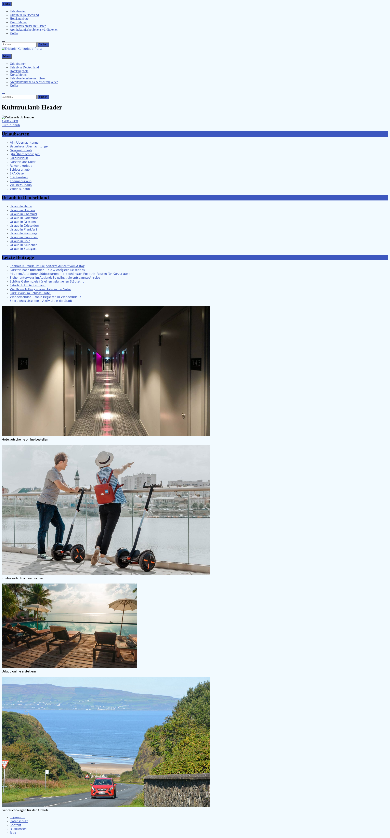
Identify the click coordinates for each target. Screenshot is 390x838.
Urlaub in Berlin (21, 206)
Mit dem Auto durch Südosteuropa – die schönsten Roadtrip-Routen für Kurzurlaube (70, 273)
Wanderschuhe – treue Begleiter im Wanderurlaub (45, 297)
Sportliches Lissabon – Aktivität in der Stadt (41, 300)
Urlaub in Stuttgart (23, 248)
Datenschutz (19, 821)
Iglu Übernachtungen (25, 154)
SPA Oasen (17, 173)
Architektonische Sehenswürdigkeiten (34, 29)
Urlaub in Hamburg (23, 233)
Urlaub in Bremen (22, 210)
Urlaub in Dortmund (24, 218)
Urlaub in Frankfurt (23, 229)
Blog (13, 832)
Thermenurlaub (20, 181)
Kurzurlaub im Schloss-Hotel (30, 293)
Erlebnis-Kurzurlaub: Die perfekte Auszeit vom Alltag (47, 266)
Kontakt (15, 825)
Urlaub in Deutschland (24, 15)
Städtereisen (19, 177)
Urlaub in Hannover (24, 237)
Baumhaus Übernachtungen (29, 146)
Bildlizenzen (18, 828)
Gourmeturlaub (21, 150)
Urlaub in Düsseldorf (24, 225)
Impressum (17, 817)
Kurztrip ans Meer (23, 161)
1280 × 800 (10, 121)
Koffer (14, 33)
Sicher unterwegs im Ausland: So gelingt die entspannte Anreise (55, 277)
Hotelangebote (19, 18)
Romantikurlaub (21, 165)
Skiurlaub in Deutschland (28, 285)
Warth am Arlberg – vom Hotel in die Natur (40, 289)
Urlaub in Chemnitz (23, 214)
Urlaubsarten (18, 11)
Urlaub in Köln (20, 241)
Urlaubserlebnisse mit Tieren (28, 26)
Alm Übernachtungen (25, 142)
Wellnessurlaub (21, 185)
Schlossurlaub (20, 169)
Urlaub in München (23, 245)
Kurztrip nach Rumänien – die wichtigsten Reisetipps (47, 270)
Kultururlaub (11, 125)
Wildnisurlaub (20, 189)
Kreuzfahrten (18, 22)
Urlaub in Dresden (23, 221)
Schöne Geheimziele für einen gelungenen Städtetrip (47, 281)
